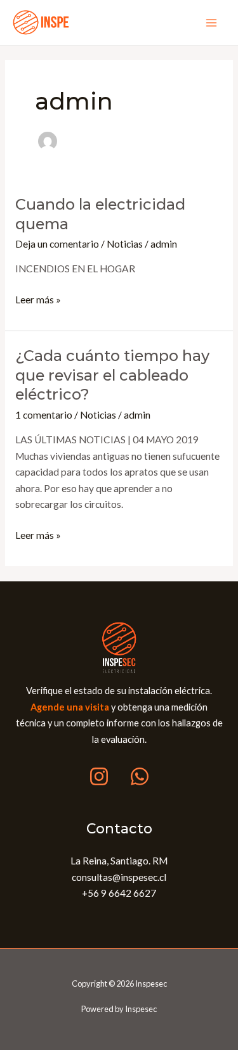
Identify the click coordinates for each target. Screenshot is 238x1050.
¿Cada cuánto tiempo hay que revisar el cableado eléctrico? (112, 375)
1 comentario (43, 415)
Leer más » (38, 298)
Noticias (125, 244)
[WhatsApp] (139, 776)
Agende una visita (69, 707)
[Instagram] (99, 776)
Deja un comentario (57, 244)
